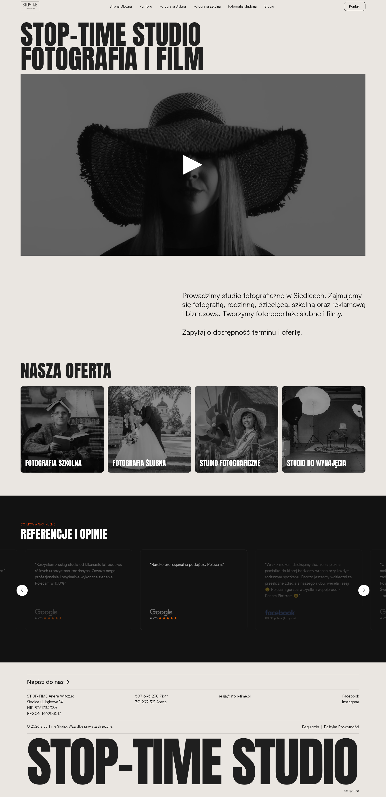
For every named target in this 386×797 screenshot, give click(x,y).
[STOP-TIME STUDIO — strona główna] (30, 6)
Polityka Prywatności (341, 726)
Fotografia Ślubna (173, 6)
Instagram (350, 701)
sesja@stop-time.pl (234, 696)
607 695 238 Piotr (151, 696)
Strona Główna (121, 6)
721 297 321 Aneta (151, 701)
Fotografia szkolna (207, 6)
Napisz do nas (45, 681)
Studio (269, 6)
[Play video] (193, 165)
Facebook (350, 696)
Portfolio (146, 6)
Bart (356, 791)
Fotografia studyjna (242, 6)
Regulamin (310, 726)
